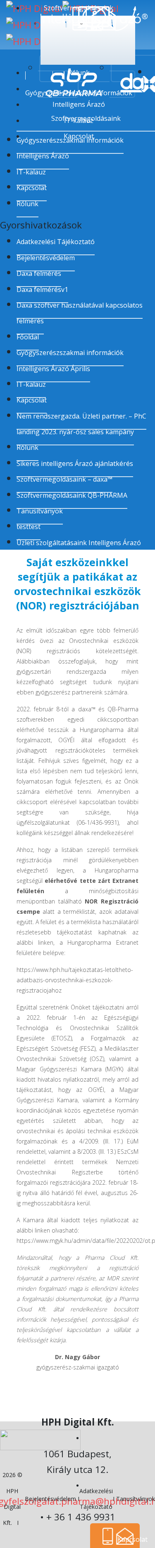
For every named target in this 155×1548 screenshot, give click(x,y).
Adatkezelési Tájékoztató (56, 241)
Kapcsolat (32, 187)
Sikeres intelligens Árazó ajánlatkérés (75, 463)
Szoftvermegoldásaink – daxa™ (64, 479)
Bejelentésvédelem (46, 257)
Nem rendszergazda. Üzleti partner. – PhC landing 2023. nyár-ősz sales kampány (81, 424)
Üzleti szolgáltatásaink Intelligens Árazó (79, 542)
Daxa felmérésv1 (42, 289)
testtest (29, 526)
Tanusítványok (40, 510)
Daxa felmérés (39, 273)
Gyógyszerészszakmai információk (70, 352)
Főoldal (28, 336)
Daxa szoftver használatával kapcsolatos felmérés (80, 313)
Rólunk (27, 203)
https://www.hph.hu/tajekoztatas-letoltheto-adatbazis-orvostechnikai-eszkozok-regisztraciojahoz (75, 980)
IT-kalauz (31, 384)
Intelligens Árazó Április (53, 368)
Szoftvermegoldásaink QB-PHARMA (72, 495)
